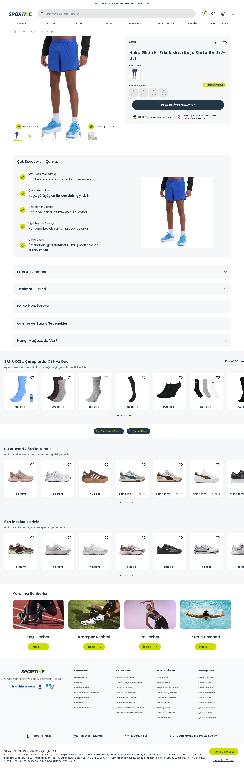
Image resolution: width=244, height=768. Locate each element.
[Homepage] (20, 14)
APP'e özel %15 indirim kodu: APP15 (122, 4)
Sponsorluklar (81, 687)
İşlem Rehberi (164, 717)
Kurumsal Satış (82, 707)
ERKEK (79, 23)
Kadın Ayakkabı (206, 692)
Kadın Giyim (204, 697)
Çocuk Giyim (205, 712)
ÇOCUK (107, 23)
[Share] (216, 43)
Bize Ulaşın (163, 677)
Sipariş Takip (163, 707)
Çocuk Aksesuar (207, 717)
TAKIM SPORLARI (221, 23)
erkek (22, 31)
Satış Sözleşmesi (125, 687)
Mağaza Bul (163, 682)
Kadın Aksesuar (206, 702)
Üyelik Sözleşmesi (125, 677)
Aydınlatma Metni (125, 702)
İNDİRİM (192, 23)
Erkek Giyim (204, 682)
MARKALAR (136, 23)
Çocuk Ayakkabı (207, 707)
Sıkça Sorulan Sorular (168, 687)
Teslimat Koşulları (166, 697)
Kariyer (78, 682)
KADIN (51, 23)
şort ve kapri (47, 31)
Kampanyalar (81, 697)
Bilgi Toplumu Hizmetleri (129, 712)
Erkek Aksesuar (206, 687)
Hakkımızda (80, 677)
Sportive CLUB (81, 702)
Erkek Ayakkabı (206, 677)
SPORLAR (22, 23)
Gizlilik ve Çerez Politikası (129, 682)
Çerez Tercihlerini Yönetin (130, 707)
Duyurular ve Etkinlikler (86, 692)
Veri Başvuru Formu (126, 697)
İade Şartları (163, 702)
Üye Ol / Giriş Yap (166, 712)
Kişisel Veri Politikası (126, 692)
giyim (32, 31)
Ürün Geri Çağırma (167, 692)
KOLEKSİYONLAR (164, 23)
